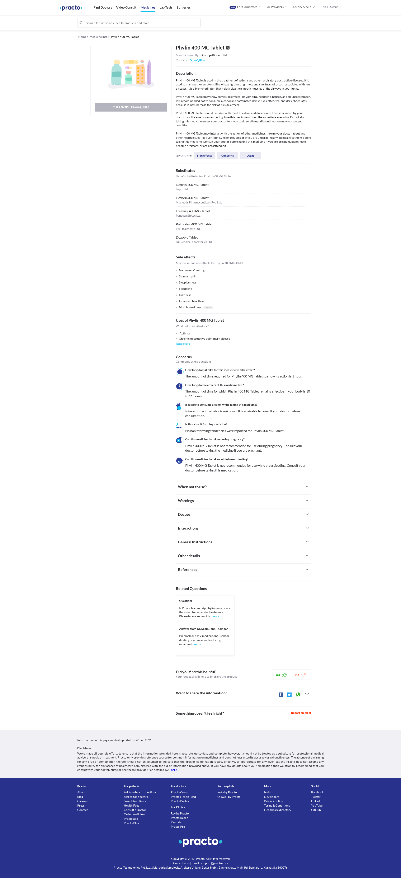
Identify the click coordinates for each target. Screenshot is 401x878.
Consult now (181, 863)
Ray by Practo (180, 813)
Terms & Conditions (277, 805)
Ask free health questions (140, 792)
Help (267, 792)
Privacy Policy (273, 801)
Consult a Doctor (135, 810)
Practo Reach (179, 818)
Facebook (317, 792)
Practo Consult (180, 792)
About (81, 792)
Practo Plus (131, 823)
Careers (82, 801)
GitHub (316, 810)
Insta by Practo (227, 792)
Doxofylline (197, 60)
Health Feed (132, 805)
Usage (250, 155)
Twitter (316, 796)
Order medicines (135, 814)
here (174, 769)
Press (80, 805)
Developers (271, 796)
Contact (82, 810)
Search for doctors (136, 796)
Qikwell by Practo (229, 796)
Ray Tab (176, 822)
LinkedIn (316, 801)
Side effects (204, 155)
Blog (80, 796)
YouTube (316, 805)
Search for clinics (135, 801)
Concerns (227, 155)
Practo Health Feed (183, 796)
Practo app (131, 818)
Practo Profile (180, 801)
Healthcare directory (277, 810)
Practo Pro (178, 826)
